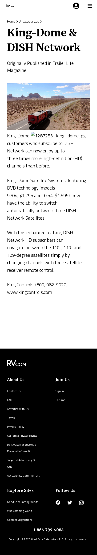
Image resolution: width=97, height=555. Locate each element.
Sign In (60, 391)
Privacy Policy (15, 426)
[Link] (10, 6)
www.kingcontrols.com (29, 292)
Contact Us (13, 391)
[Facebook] (58, 502)
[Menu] (75, 6)
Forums (60, 400)
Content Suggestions (19, 519)
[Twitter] (69, 502)
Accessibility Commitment (23, 475)
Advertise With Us (17, 409)
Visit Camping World (19, 510)
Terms (11, 417)
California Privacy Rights (22, 435)
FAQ (9, 400)
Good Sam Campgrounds (22, 502)
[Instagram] (81, 502)
